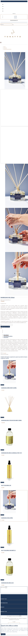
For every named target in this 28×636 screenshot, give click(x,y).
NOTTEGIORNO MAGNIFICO (8, 550)
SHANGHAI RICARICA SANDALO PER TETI (11, 452)
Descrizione (6, 334)
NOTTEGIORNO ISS (6, 485)
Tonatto (4, 353)
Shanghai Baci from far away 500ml (11, 420)
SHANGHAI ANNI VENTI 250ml (9, 387)
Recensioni (6, 337)
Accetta (3, 634)
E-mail (14, 621)
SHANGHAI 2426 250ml (7, 517)
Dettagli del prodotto (8, 336)
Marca (2, 353)
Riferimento (3, 300)
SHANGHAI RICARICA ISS (7, 582)
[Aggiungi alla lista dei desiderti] (1, 328)
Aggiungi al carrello (5, 326)
